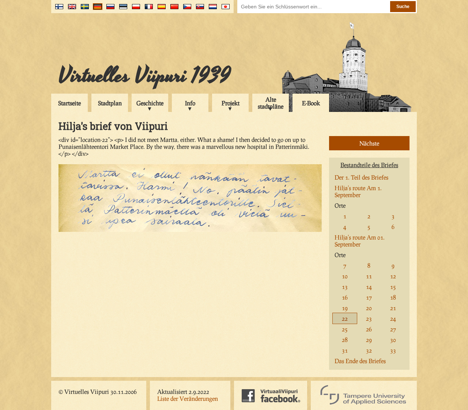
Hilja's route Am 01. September (360, 241)
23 (369, 318)
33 (393, 350)
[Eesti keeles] (121, 9)
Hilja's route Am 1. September (358, 191)
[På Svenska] (83, 9)
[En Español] (160, 9)
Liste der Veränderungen (187, 398)
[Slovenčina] (198, 9)
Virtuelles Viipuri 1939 (144, 76)
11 (369, 275)
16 (345, 297)
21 (393, 307)
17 (369, 297)
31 (345, 350)
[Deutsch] (96, 9)
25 (345, 329)
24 (393, 318)
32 (369, 350)
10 (345, 275)
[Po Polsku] (134, 9)
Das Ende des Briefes (360, 360)
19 (345, 307)
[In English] (70, 9)
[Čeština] (185, 9)
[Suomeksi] (57, 9)
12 (393, 275)
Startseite (69, 102)
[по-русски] (108, 9)
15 (393, 286)
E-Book (311, 102)
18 (393, 297)
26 (369, 329)
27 (393, 329)
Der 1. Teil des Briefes (361, 177)
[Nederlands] (211, 9)
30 (393, 339)
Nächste (369, 143)
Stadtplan (110, 102)
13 (345, 286)
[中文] (172, 9)
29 (369, 339)
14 (369, 286)
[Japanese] (224, 9)
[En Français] (147, 9)
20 (369, 307)
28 (345, 339)
